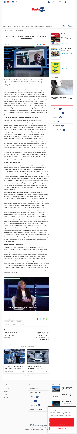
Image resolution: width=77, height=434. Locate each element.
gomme (19, 321)
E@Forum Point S (10, 321)
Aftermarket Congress (37, 26)
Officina (21, 26)
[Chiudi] (74, 408)
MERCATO (15, 26)
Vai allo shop (70, 2)
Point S (22, 324)
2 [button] (27, 312)
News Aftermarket (19, 30)
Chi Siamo (6, 388)
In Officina (30, 371)
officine (16, 324)
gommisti (8, 324)
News (11, 30)
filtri (57, 121)
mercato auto (59, 130)
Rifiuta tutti (62, 424)
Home (4, 26)
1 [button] (25, 312)
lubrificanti (58, 125)
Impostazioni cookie (61, 428)
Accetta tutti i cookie (62, 420)
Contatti (6, 391)
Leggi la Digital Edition (56, 2)
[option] (26, 294)
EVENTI (27, 26)
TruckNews (49, 26)
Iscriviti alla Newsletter (20, 2)
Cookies (6, 397)
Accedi (71, 26)
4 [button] (28, 375)
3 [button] (28, 312)
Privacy (5, 394)
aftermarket (59, 113)
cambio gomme (9, 319)
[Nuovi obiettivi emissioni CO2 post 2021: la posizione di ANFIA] (62, 87)
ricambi (57, 109)
